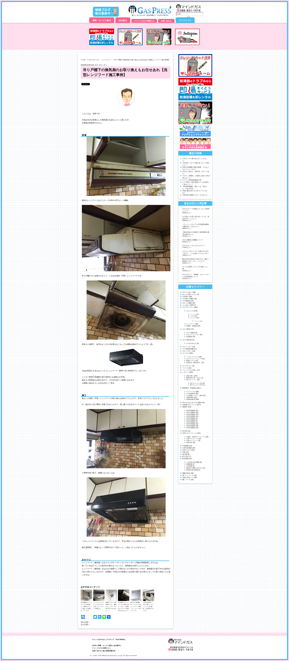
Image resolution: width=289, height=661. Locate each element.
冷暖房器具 (190, 397)
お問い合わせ (166, 21)
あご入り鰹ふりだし (189, 294)
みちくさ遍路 (187, 303)
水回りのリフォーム (189, 433)
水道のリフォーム (192, 440)
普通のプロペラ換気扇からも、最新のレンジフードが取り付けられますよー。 (111, 606)
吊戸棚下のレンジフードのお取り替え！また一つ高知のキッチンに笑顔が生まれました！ (123, 606)
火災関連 (189, 466)
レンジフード (106, 60)
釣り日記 (185, 456)
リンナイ (193, 317)
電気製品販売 (190, 399)
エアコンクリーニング (193, 359)
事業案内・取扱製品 (189, 388)
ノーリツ (193, 314)
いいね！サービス (192, 357)
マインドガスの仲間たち (144, 21)
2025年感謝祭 (190, 428)
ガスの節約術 (187, 340)
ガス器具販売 (190, 393)
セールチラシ (187, 366)
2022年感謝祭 (190, 422)
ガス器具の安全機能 (192, 462)
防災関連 (185, 458)
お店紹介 (185, 296)
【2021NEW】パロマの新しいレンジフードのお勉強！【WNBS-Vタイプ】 (148, 606)
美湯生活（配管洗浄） (193, 362)
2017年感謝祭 (190, 412)
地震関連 (189, 464)
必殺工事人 (190, 376)
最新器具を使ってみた (193, 378)
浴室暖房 (189, 336)
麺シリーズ (186, 479)
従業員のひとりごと (189, 405)
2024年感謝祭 (190, 426)
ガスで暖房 (186, 329)
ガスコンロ (190, 311)
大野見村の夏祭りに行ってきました (195, 195)
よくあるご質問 (187, 305)
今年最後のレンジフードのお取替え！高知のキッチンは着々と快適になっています (86, 606)
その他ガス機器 (187, 299)
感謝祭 (184, 407)
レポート (185, 372)
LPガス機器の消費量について (192, 240)
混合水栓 (189, 442)
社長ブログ (186, 450)
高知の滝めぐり (187, 477)
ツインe (185, 368)
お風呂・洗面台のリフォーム (195, 437)
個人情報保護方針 (109, 651)
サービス (185, 353)
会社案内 (123, 20)
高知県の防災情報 (192, 470)
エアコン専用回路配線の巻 (191, 180)
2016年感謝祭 (190, 410)
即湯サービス (190, 360)
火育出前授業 (187, 448)
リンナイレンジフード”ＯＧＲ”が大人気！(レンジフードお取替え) (98, 605)
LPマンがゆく (187, 292)
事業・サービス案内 (102, 20)
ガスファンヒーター (192, 335)
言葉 (183, 452)
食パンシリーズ (187, 475)
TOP (83, 60)
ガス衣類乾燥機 (187, 349)
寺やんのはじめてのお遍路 (191, 402)
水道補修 (185, 446)
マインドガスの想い (189, 370)
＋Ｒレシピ (197, 321)
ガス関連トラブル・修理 (194, 395)
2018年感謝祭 (190, 414)
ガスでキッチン (94, 60)
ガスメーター (187, 347)
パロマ (192, 316)
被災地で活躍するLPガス (194, 468)
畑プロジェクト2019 (196, 385)
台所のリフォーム (192, 439)
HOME (94, 645)
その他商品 (186, 301)
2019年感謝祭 (190, 416)
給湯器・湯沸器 (191, 326)
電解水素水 (186, 473)
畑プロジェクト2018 (196, 383)
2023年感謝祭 (190, 424)
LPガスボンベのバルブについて (193, 245)
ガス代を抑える (191, 343)
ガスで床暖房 (190, 333)
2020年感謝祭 (190, 418)
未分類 (184, 431)
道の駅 (184, 454)
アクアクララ (185, 20)
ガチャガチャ (187, 351)
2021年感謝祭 (190, 420)
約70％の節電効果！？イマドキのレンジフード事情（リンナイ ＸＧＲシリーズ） (136, 606)
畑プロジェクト (191, 380)
